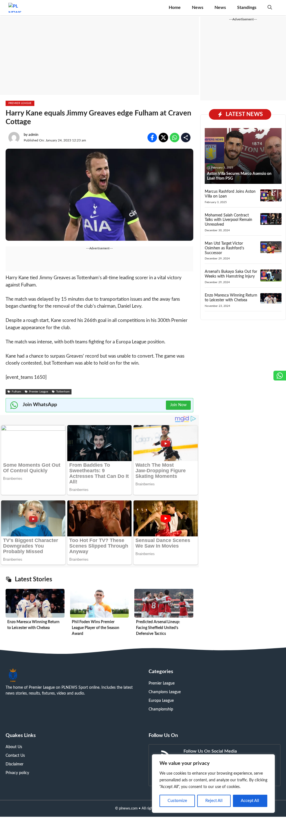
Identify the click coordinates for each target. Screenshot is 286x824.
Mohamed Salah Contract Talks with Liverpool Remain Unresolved (228, 220)
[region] (213, 783)
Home (175, 7)
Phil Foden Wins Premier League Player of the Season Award (95, 628)
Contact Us (15, 756)
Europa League (161, 701)
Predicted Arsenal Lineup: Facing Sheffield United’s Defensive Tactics (158, 628)
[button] (270, 7)
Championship (161, 709)
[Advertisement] (99, 56)
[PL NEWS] (15, 7)
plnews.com (128, 808)
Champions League (165, 692)
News (197, 7)
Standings (246, 7)
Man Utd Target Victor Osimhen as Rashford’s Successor (224, 248)
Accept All (250, 801)
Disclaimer (14, 764)
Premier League (20, 103)
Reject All (214, 801)
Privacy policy (17, 773)
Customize (177, 801)
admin (33, 135)
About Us (14, 747)
